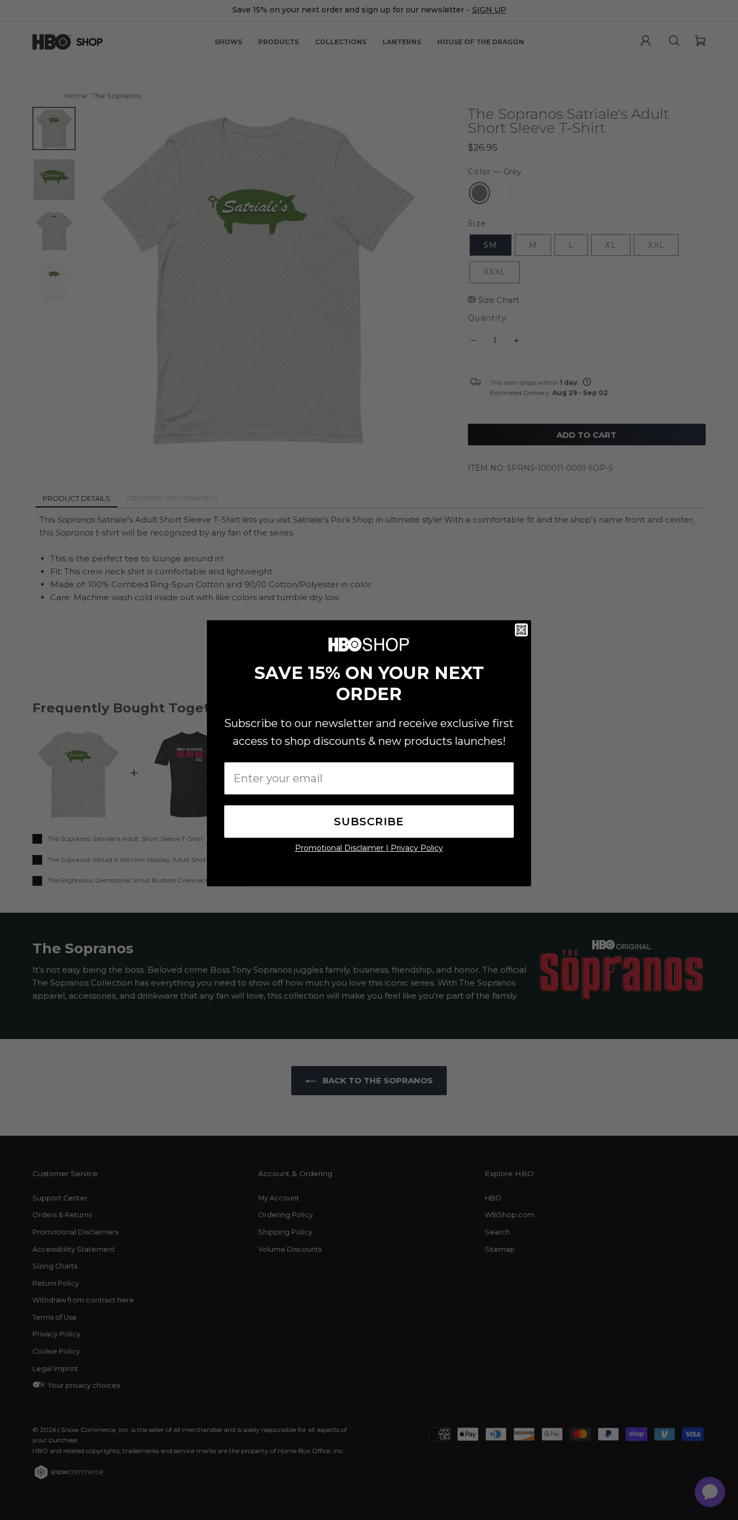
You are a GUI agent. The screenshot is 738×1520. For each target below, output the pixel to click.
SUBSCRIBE (369, 821)
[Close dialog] (521, 630)
